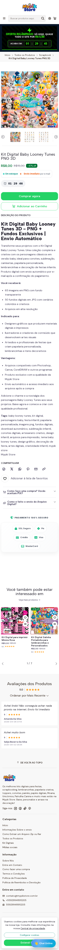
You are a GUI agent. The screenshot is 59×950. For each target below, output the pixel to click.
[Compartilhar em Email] (36, 469)
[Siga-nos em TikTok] (25, 808)
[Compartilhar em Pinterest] (28, 469)
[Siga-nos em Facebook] (20, 808)
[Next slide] (55, 137)
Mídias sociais (9, 847)
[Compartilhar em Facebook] (4, 469)
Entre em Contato (12, 865)
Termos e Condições (13, 873)
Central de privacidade (32, 928)
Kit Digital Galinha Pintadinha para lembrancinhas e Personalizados (41, 641)
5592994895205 (15, 904)
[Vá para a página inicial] (29, 7)
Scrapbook (45, 55)
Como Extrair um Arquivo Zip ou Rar (21, 834)
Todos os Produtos (25, 55)
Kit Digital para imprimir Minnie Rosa (15, 638)
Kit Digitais (8, 842)
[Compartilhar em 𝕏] (12, 469)
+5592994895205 (16, 900)
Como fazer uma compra (16, 869)
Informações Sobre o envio (17, 829)
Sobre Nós (8, 860)
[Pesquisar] (43, 18)
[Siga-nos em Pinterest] (29, 808)
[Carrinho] (55, 18)
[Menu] (4, 18)
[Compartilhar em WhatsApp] (20, 469)
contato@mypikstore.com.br (22, 895)
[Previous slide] (3, 137)
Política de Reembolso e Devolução (21, 882)
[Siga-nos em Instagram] (15, 808)
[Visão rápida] (25, 624)
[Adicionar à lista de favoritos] (25, 617)
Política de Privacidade (14, 878)
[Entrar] (50, 18)
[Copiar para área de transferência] (44, 469)
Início (7, 55)
